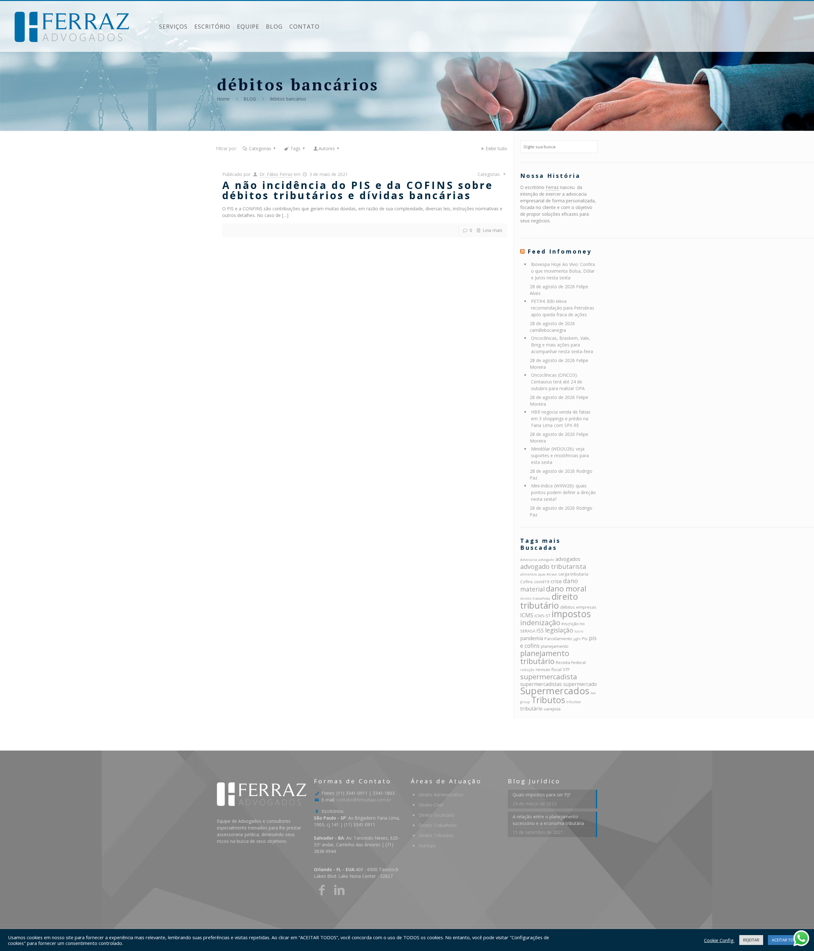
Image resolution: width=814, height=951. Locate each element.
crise (556, 581)
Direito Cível (430, 805)
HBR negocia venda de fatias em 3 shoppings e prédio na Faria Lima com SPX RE (560, 418)
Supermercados (555, 690)
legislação (559, 630)
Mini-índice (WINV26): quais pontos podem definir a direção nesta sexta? (563, 492)
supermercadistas (541, 684)
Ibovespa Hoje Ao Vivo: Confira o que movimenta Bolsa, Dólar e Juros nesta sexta (563, 271)
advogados (567, 559)
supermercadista (548, 677)
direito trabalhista (535, 598)
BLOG (250, 99)
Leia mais (492, 230)
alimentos (528, 574)
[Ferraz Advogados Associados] (72, 26)
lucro (579, 631)
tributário (531, 708)
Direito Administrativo (440, 795)
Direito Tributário (436, 835)
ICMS (526, 615)
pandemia (531, 638)
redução (527, 670)
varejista (552, 709)
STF (566, 669)
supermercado (580, 684)
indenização (540, 622)
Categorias (260, 148)
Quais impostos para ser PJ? (541, 795)
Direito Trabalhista (437, 825)
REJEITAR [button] (751, 940)
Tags (295, 148)
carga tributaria (573, 574)
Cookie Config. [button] (719, 940)
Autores (327, 148)
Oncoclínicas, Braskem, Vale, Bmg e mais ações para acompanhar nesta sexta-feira (562, 344)
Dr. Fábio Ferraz (276, 174)
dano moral (566, 588)
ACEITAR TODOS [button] (787, 940)
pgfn (577, 639)
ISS (540, 630)
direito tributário (549, 600)
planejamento (555, 646)
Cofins (526, 581)
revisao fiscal (549, 669)
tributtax (573, 702)
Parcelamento (558, 638)
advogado (546, 559)
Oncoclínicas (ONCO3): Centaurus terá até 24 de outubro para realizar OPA (558, 381)
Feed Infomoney (560, 251)
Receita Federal (571, 662)
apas (541, 574)
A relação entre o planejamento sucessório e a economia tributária (548, 820)
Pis (585, 638)
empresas (586, 607)
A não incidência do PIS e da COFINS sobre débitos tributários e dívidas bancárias (357, 190)
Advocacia (528, 559)
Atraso (552, 574)
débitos (567, 607)
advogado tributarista (553, 566)
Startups (427, 846)
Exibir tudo (496, 148)
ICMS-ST (542, 616)
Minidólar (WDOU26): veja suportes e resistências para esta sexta (560, 455)
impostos (571, 614)
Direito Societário (436, 815)
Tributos (548, 700)
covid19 (541, 581)
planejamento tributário (544, 657)
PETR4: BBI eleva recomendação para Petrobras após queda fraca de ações (562, 308)
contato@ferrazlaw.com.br (363, 800)
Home (223, 99)
